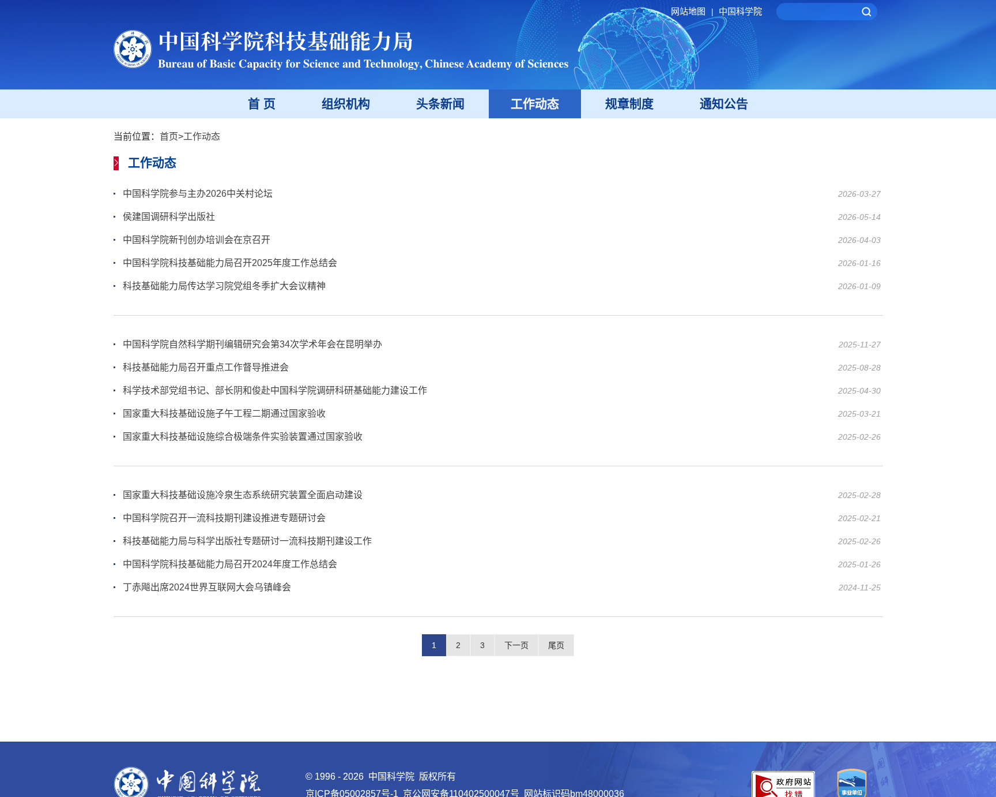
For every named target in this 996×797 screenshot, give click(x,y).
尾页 (556, 645)
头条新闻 (440, 103)
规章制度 (629, 103)
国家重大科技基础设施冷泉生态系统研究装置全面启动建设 (243, 495)
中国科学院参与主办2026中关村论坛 (198, 194)
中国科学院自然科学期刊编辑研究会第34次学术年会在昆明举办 (252, 344)
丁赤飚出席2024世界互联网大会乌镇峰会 (207, 587)
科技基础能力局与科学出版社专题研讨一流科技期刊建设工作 (247, 541)
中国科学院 (740, 11)
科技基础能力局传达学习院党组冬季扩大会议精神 (224, 286)
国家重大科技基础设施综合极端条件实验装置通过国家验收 (243, 436)
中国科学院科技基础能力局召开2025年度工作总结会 (230, 263)
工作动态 (535, 103)
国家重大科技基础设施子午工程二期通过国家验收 (224, 413)
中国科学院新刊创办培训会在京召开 (196, 240)
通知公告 (724, 103)
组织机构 (346, 103)
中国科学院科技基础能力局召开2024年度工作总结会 (230, 564)
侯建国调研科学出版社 (169, 217)
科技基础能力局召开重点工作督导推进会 (206, 367)
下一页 (516, 645)
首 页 (262, 103)
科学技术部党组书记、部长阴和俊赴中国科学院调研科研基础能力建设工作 (275, 390)
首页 (169, 136)
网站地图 (692, 11)
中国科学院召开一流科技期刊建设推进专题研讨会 (224, 518)
